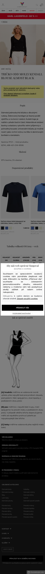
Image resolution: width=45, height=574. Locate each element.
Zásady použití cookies (27, 298)
